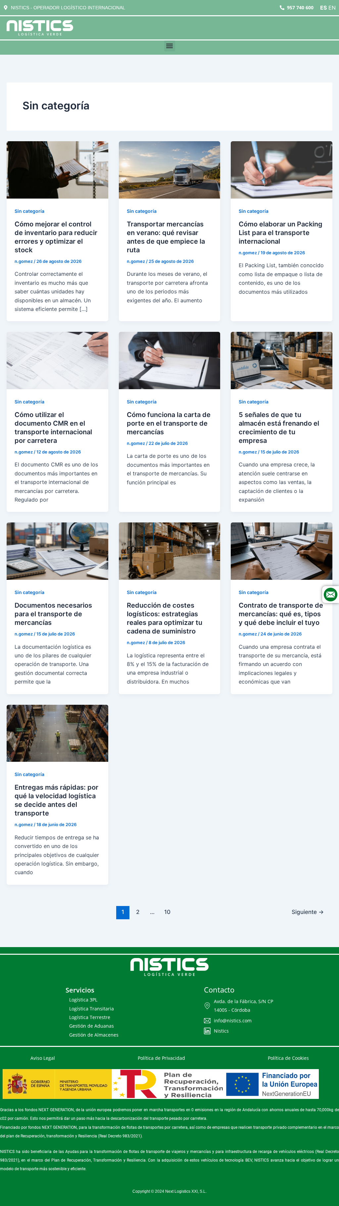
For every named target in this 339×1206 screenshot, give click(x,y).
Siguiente (308, 911)
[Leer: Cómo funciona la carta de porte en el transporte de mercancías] (169, 360)
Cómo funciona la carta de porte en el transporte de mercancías (169, 423)
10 (167, 911)
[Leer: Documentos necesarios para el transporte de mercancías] (57, 550)
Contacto (219, 990)
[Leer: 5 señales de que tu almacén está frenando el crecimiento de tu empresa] (281, 360)
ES (323, 7)
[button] (169, 45)
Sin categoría (29, 211)
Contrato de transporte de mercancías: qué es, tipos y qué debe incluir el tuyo (281, 614)
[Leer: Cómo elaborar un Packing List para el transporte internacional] (281, 169)
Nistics (221, 1031)
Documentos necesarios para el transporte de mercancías (53, 614)
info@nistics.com (233, 1020)
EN (332, 7)
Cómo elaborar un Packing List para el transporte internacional (280, 232)
